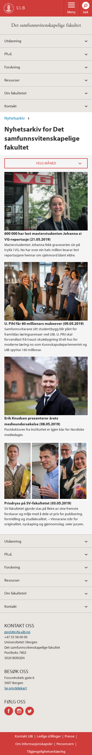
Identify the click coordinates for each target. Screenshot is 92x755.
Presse (69, 736)
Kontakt (10, 105)
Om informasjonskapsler (34, 744)
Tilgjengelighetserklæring (46, 751)
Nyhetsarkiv (14, 118)
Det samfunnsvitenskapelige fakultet (46, 25)
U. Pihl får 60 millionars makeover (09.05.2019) (44, 323)
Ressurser (12, 79)
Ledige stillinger (49, 736)
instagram (20, 711)
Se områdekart (15, 688)
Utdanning (12, 40)
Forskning (12, 66)
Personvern (65, 744)
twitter (30, 711)
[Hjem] (9, 8)
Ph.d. (8, 53)
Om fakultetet (15, 92)
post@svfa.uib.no (17, 632)
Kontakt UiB (24, 736)
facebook (9, 711)
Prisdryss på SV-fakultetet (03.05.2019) (37, 502)
